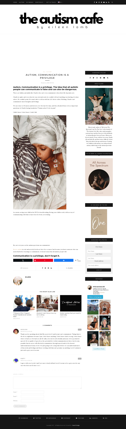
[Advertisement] (63, 52)
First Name (99, 247)
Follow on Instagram (95, 297)
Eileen (70, 268)
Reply (79, 329)
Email (15, 396)
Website (15, 401)
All (44, 71)
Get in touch (51, 2)
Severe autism (17, 249)
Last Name (99, 254)
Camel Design (76, 425)
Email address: (99, 261)
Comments (24, 268)
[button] (93, 307)
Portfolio (39, 2)
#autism (102, 292)
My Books (29, 2)
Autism (21, 2)
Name (15, 392)
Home (15, 2)
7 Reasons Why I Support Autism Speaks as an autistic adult (22, 314)
